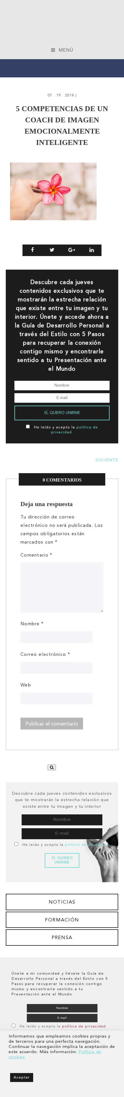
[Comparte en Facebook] (32, 250)
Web (25, 685)
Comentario (36, 555)
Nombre (32, 624)
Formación (62, 920)
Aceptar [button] (22, 1077)
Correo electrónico (45, 654)
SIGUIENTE (106, 460)
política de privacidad (87, 845)
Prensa (62, 937)
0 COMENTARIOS (62, 479)
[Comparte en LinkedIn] (92, 250)
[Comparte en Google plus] (72, 250)
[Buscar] (52, 767)
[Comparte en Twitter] (52, 250)
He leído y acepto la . (66, 845)
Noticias (62, 902)
